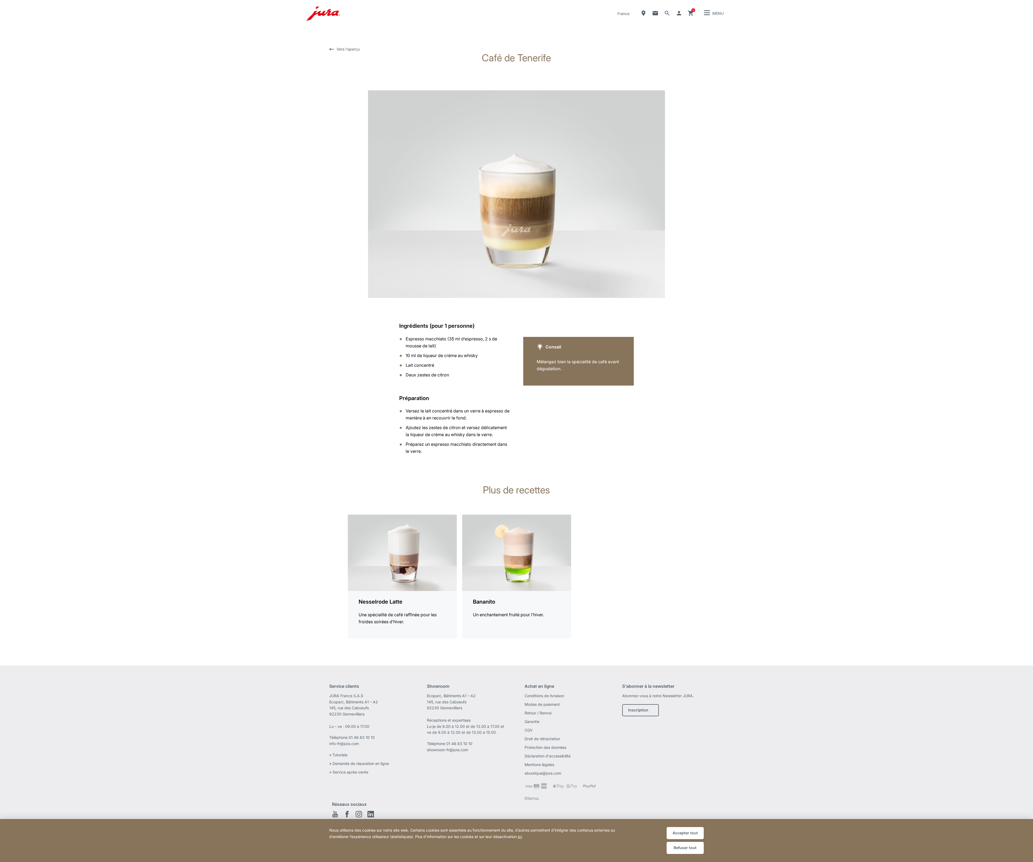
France (623, 13)
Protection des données (545, 747)
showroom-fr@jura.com (447, 749)
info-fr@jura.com (344, 743)
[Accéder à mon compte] (679, 13)
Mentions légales (539, 764)
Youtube (335, 814)
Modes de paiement (542, 704)
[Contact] (655, 13)
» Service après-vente (348, 772)
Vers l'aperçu (348, 49)
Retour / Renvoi (538, 713)
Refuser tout (685, 847)
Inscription (638, 710)
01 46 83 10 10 (362, 737)
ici (520, 836)
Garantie (532, 721)
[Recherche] (667, 13)
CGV (529, 730)
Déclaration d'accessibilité (548, 756)
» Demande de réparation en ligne (359, 763)
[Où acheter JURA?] (643, 13)
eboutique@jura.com (543, 773)
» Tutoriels (338, 755)
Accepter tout (685, 833)
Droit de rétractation (542, 738)
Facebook (347, 814)
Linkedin (370, 814)
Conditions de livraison (544, 695)
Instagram (359, 814)
